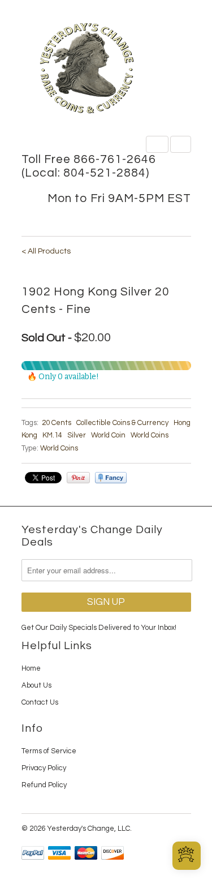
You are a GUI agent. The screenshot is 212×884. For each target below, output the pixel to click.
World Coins (149, 435)
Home (31, 668)
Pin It (78, 477)
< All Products (46, 251)
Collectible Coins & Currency (122, 423)
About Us (36, 685)
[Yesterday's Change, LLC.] (106, 69)
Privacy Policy (43, 768)
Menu (157, 144)
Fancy (111, 477)
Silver (77, 435)
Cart (180, 144)
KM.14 (52, 435)
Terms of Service (48, 751)
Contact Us (39, 702)
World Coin (108, 435)
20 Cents (56, 423)
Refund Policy (44, 785)
